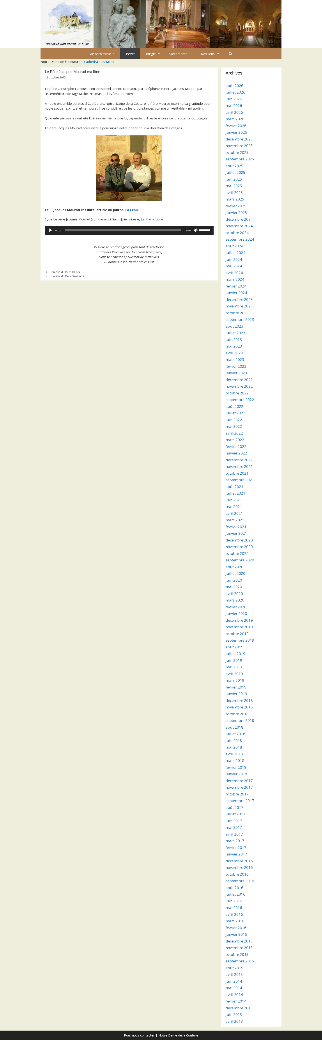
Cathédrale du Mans (99, 61)
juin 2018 (234, 740)
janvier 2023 (236, 372)
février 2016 (236, 927)
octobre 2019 (237, 633)
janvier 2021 (236, 533)
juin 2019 (234, 660)
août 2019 (234, 647)
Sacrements (178, 53)
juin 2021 (234, 499)
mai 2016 (234, 907)
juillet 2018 (235, 733)
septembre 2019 (240, 640)
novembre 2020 (239, 546)
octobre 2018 (237, 713)
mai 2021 (234, 506)
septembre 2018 (240, 720)
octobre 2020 (237, 553)
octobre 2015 (237, 954)
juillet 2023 (235, 332)
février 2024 (236, 286)
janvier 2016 (236, 934)
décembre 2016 (239, 860)
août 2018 (234, 727)
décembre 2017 (239, 780)
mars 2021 (235, 519)
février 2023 (236, 366)
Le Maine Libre (152, 219)
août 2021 (234, 486)
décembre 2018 (239, 700)
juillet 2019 (235, 653)
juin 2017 (234, 820)
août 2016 (234, 887)
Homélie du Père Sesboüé (67, 276)
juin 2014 (234, 981)
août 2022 (234, 406)
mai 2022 (234, 426)
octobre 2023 (237, 312)
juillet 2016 (235, 894)
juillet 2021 (235, 493)
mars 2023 (235, 359)
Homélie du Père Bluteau (66, 272)
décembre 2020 (239, 540)
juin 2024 (234, 259)
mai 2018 (234, 747)
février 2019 (236, 687)
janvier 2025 (236, 212)
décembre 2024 (239, 219)
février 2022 (236, 446)
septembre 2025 (240, 159)
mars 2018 (235, 760)
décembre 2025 (239, 139)
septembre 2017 (240, 800)
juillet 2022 (235, 412)
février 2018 (236, 767)
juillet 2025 (235, 172)
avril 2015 (234, 974)
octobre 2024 (237, 232)
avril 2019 (234, 673)
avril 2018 (234, 753)
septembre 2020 (240, 560)
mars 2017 (235, 840)
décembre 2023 (239, 299)
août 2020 (234, 566)
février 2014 (236, 1001)
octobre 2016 (237, 874)
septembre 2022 (240, 399)
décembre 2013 (239, 1007)
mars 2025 (235, 199)
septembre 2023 (240, 319)
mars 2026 (235, 118)
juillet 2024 (235, 252)
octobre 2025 (237, 152)
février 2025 (236, 205)
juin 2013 (234, 1014)
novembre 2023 (239, 306)
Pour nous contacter (139, 1035)
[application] (129, 230)
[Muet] (195, 230)
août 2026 (234, 85)
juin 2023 (234, 339)
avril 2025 (234, 192)
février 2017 (236, 847)
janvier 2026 (236, 132)
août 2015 (234, 967)
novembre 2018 (239, 707)
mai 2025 (234, 185)
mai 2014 (234, 987)
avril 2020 (234, 593)
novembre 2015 (239, 947)
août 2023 (234, 326)
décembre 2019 (239, 620)
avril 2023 (234, 352)
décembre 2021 (239, 459)
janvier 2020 (236, 613)
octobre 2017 (237, 794)
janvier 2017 (236, 854)
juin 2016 (234, 900)
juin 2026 (234, 98)
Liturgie (150, 53)
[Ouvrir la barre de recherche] (230, 53)
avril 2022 (234, 433)
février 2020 (236, 606)
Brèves (130, 53)
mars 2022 (235, 439)
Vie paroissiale (100, 53)
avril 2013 (234, 1021)
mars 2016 (235, 920)
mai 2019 (234, 666)
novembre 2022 (239, 386)
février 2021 (236, 526)
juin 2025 (234, 179)
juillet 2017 (235, 813)
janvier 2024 (236, 292)
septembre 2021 (240, 479)
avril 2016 (234, 914)
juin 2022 (234, 419)
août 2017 (234, 807)
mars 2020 (235, 600)
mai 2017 (234, 827)
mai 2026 (234, 105)
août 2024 (234, 245)
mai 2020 (234, 586)
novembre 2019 (239, 626)
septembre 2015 (240, 961)
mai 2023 (234, 346)
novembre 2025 (239, 145)
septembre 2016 (240, 880)
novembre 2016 (239, 867)
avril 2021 (234, 513)
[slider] (205, 230)
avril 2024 (234, 272)
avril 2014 (234, 994)
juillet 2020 (235, 573)
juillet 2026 (235, 92)
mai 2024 (234, 265)
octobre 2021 (237, 473)
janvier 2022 (236, 453)
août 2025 (234, 165)
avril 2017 (234, 834)
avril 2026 (234, 112)
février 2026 (236, 125)
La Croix (132, 210)
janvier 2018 (236, 773)
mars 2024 (235, 279)
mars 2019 (235, 680)
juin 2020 (234, 580)
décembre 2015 (239, 941)
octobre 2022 (237, 393)
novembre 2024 (239, 225)
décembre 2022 (239, 379)
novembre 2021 (239, 466)
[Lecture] (50, 230)
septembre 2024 (240, 239)
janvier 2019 (236, 693)
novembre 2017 (239, 787)
